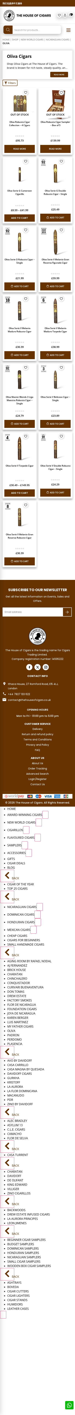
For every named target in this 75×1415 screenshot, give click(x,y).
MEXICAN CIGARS (18, 930)
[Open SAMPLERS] (25, 845)
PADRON (13, 1035)
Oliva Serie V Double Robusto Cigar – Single (55, 467)
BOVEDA (13, 1287)
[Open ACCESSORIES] (29, 853)
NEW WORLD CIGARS (32, 39)
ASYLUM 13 (15, 1125)
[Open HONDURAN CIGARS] (38, 922)
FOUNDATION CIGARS (22, 1009)
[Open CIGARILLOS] (26, 830)
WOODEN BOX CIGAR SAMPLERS (29, 1266)
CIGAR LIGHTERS (18, 1296)
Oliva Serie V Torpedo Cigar (19, 465)
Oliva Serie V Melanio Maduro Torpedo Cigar (55, 330)
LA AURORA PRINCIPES (22, 1219)
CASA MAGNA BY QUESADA (25, 1069)
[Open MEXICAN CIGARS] (33, 930)
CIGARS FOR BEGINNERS (23, 940)
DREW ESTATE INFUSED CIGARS (28, 1214)
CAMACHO (14, 1134)
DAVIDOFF (14, 1176)
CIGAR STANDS (17, 1300)
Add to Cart (19, 218)
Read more (19, 148)
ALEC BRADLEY (17, 1121)
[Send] (67, 612)
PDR (10, 1100)
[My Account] (65, 15)
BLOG (11, 868)
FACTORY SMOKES (19, 1000)
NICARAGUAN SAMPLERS (24, 1257)
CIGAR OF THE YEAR (20, 884)
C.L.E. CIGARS (16, 1129)
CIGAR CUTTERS (18, 1291)
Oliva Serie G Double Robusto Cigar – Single (55, 192)
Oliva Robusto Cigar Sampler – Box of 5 (55, 123)
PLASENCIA (14, 1044)
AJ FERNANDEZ (17, 966)
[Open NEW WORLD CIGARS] (39, 822)
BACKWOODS (16, 1210)
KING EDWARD (17, 1185)
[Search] (8, 30)
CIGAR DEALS (16, 863)
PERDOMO (14, 1040)
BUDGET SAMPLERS (20, 1244)
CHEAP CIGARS (17, 936)
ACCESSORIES (16, 853)
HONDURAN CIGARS (21, 922)
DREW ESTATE (16, 996)
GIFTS (11, 859)
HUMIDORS (15, 1304)
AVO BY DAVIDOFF (19, 1061)
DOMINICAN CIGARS (20, 915)
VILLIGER (13, 1189)
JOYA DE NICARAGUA (21, 1013)
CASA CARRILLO (17, 1065)
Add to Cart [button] (57, 217)
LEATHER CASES (18, 1309)
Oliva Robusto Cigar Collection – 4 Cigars (19, 123)
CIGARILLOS (15, 830)
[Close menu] (3, 1315)
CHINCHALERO (17, 979)
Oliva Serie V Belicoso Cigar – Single (55, 398)
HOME (11, 809)
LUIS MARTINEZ (17, 1022)
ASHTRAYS (14, 1283)
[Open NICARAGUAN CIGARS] (40, 907)
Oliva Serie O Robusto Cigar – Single (20, 261)
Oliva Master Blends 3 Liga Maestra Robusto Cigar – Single (19, 400)
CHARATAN (14, 974)
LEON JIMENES (17, 1223)
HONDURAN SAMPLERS (23, 1253)
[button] (10, 83)
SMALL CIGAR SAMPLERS (23, 1262)
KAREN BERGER (17, 1018)
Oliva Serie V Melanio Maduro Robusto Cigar (19, 330)
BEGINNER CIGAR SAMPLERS (26, 1240)
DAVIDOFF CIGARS (19, 1074)
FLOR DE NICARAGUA (21, 1005)
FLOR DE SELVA (17, 1138)
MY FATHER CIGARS (20, 1026)
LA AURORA (15, 1087)
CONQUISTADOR (18, 983)
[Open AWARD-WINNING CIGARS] (45, 815)
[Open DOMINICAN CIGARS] (37, 914)
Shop (15, 39)
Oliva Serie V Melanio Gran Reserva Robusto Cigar (19, 536)
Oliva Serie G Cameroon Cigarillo (19, 192)
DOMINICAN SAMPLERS (23, 1248)
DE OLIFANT (15, 1180)
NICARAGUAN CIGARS (57, 39)
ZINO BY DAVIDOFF (20, 1104)
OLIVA (11, 1031)
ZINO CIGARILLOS (19, 1193)
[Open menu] (68, 30)
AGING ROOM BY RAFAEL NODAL (29, 961)
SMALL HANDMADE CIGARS (25, 944)
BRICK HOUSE (16, 970)
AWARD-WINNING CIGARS (24, 815)
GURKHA (13, 1078)
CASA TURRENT (17, 1155)
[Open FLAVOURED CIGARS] (38, 837)
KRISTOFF (13, 1082)
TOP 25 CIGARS (17, 889)
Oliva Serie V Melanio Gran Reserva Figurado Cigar (55, 261)
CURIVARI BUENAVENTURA (25, 987)
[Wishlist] (59, 15)
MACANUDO (15, 1095)
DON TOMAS (15, 992)
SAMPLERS (14, 845)
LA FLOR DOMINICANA (22, 1091)
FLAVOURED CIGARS (21, 838)
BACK (12, 878)
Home (6, 39)
